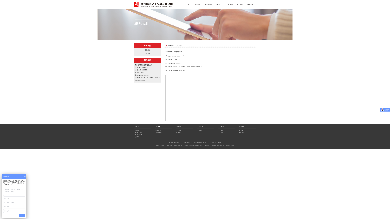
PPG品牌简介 (138, 134)
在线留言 (147, 54)
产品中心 (208, 4)
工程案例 (229, 4)
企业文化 (137, 130)
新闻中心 (219, 4)
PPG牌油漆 (158, 132)
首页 (189, 4)
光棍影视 (137, 80)
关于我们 (198, 4)
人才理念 (220, 130)
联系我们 (250, 4)
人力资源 (240, 4)
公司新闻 (178, 130)
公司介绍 (137, 137)
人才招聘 (220, 132)
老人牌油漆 (158, 130)
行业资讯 (178, 132)
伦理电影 (142, 80)
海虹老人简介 (138, 132)
